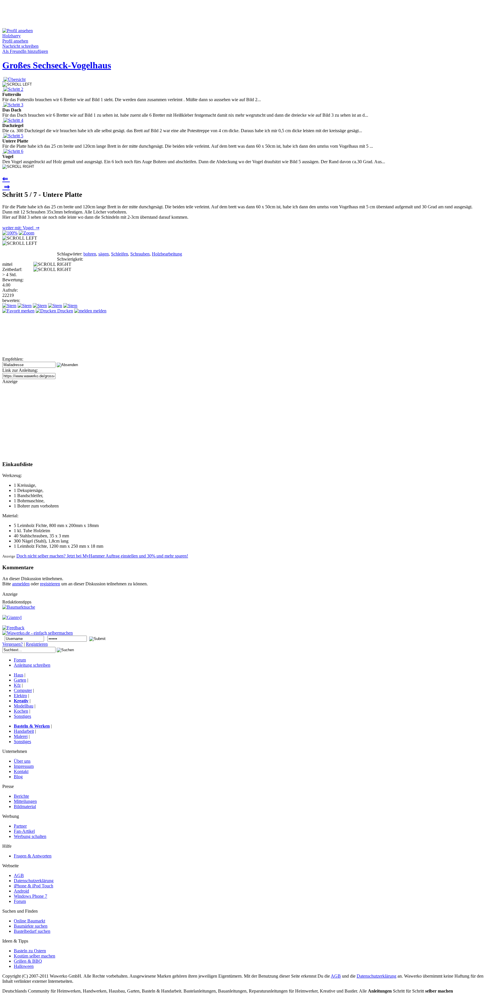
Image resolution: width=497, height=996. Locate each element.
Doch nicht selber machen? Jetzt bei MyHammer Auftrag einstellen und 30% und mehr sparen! (102, 555)
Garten (20, 680)
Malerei (21, 736)
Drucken (64, 310)
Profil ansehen (15, 41)
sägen (103, 253)
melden (99, 310)
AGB (336, 976)
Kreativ (21, 700)
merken (27, 310)
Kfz (17, 685)
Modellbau (23, 705)
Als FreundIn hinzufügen (25, 51)
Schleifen (119, 253)
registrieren (50, 583)
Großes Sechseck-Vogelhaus (56, 65)
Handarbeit (24, 731)
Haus (18, 674)
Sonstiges (22, 716)
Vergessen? (12, 644)
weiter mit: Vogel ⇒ (20, 227)
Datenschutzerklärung (376, 976)
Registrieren (37, 644)
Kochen (21, 711)
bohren (89, 253)
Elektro (20, 695)
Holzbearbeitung (167, 253)
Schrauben (140, 253)
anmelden (21, 583)
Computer (23, 690)
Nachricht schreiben (20, 46)
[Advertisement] (107, 15)
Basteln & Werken (32, 726)
